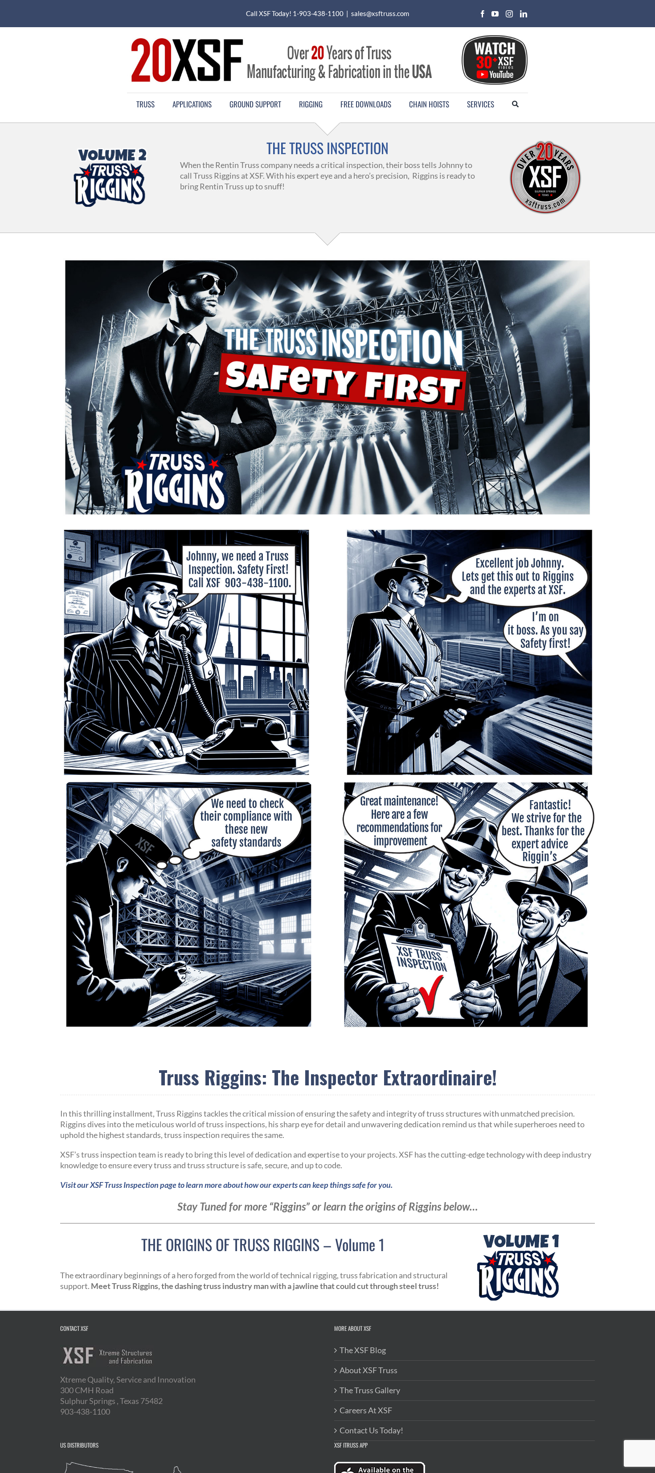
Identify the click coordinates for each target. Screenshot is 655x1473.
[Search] (515, 104)
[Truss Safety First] (188, 530)
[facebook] (482, 13)
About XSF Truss (368, 1370)
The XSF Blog (363, 1350)
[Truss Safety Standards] (188, 784)
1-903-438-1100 (318, 13)
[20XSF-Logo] (281, 36)
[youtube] (495, 13)
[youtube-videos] (494, 36)
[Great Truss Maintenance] (466, 784)
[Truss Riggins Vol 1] (518, 1237)
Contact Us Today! (371, 1430)
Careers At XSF (366, 1410)
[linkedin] (523, 13)
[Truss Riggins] (466, 530)
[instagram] (509, 13)
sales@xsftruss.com (380, 13)
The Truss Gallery (370, 1390)
